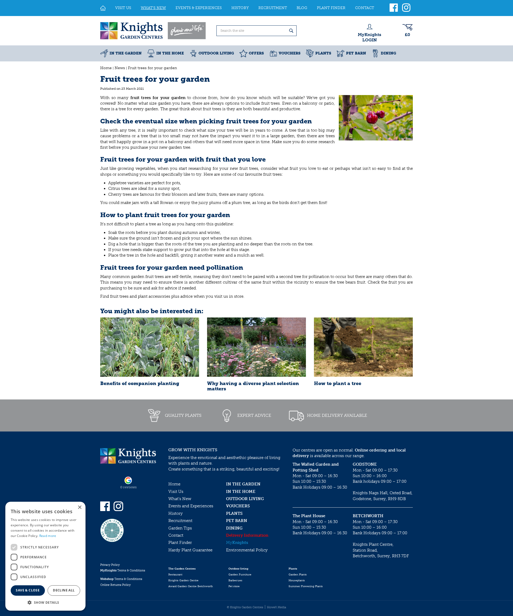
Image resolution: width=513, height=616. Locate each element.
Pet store (234, 586)
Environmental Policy (247, 550)
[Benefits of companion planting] (149, 347)
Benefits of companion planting (139, 383)
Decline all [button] (64, 590)
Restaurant (175, 574)
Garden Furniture (239, 574)
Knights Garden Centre (183, 580)
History (175, 513)
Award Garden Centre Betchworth (190, 586)
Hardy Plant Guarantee (190, 550)
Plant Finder (180, 542)
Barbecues (235, 580)
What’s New (179, 498)
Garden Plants (298, 574)
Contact (175, 535)
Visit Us (175, 491)
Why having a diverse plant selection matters (253, 386)
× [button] (79, 507)
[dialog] (45, 556)
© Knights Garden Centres (245, 607)
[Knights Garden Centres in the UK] (153, 30)
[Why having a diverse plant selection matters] (256, 347)
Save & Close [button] (28, 590)
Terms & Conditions (122, 570)
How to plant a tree (337, 383)
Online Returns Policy (115, 585)
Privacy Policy (110, 565)
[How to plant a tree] (363, 347)
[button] (45, 602)
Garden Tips (180, 528)
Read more (47, 535)
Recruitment (180, 520)
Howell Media (276, 607)
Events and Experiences (190, 506)
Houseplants (297, 580)
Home (174, 484)
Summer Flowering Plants (306, 586)
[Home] (103, 8)
